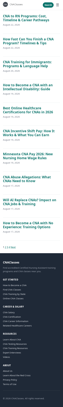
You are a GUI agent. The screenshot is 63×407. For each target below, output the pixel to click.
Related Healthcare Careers (17, 325)
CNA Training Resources (15, 348)
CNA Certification (12, 316)
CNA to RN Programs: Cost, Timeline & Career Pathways (26, 18)
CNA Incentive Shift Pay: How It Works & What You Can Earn (29, 133)
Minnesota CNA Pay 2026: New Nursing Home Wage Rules (28, 156)
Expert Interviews (12, 352)
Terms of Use (9, 384)
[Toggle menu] (57, 5)
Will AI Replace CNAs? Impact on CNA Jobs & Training (29, 202)
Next (13, 247)
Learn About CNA (12, 339)
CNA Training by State (14, 294)
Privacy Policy (10, 379)
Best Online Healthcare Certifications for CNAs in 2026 (28, 110)
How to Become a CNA (15, 285)
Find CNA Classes (12, 289)
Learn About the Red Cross (16, 375)
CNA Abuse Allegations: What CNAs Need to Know (27, 179)
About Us (7, 371)
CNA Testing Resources (15, 344)
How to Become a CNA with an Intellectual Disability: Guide (28, 87)
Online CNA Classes (13, 298)
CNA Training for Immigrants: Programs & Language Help (27, 64)
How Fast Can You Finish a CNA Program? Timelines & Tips (28, 41)
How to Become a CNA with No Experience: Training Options (28, 225)
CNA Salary (9, 312)
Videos (6, 357)
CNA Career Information (15, 321)
